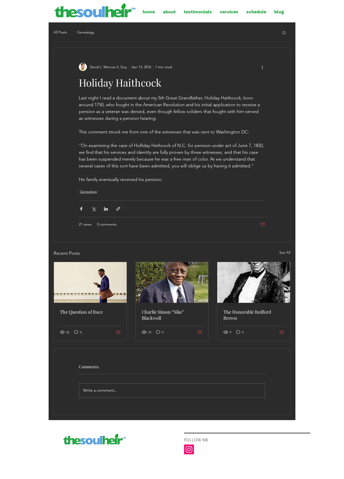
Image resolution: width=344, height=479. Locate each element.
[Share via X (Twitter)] (93, 208)
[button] (284, 32)
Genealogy (85, 32)
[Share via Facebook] (81, 208)
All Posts (60, 32)
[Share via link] (118, 208)
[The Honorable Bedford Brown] (253, 282)
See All (284, 252)
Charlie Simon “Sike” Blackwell (163, 315)
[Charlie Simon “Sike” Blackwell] (172, 282)
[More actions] (262, 67)
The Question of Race (81, 312)
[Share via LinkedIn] (106, 208)
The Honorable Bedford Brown (247, 315)
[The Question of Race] (90, 282)
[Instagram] (189, 449)
